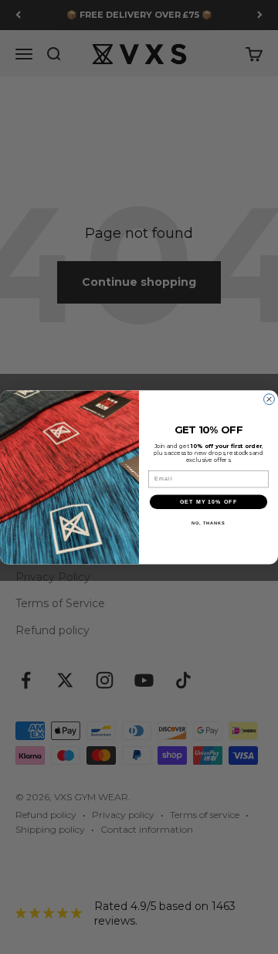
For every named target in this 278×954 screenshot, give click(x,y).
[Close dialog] (269, 399)
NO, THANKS (208, 523)
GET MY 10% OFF (208, 501)
